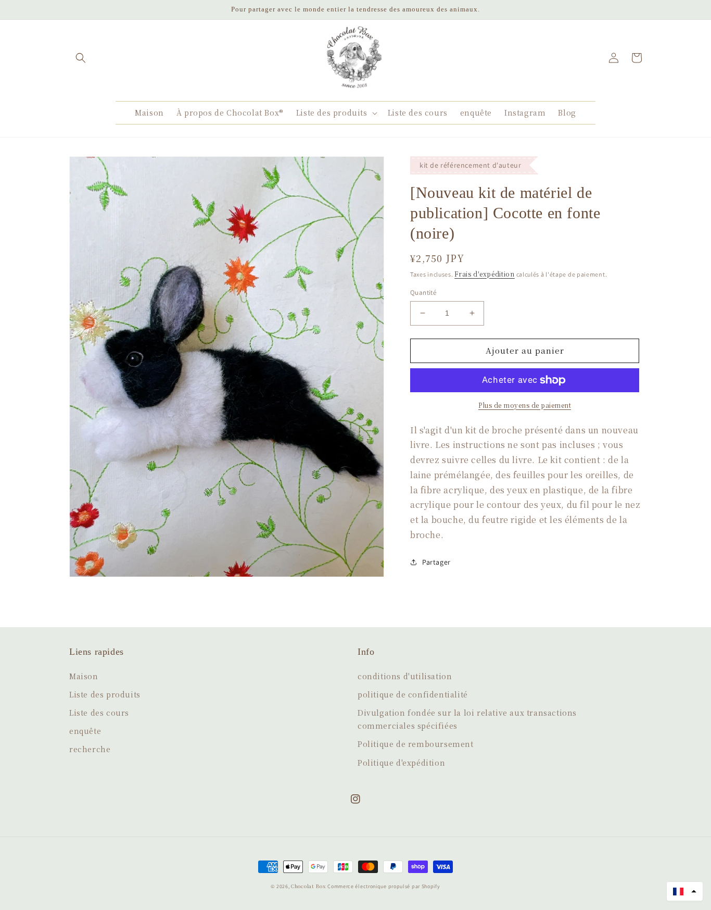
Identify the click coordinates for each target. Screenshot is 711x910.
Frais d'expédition (484, 273)
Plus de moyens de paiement (524, 405)
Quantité (423, 292)
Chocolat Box (308, 886)
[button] (80, 57)
